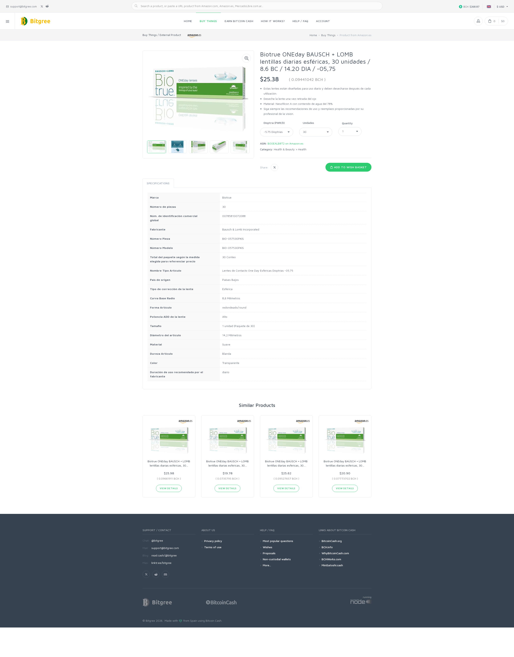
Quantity (347, 123)
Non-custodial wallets (277, 559)
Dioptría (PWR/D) (274, 122)
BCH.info (327, 547)
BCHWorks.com (331, 559)
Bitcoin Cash (213, 620)
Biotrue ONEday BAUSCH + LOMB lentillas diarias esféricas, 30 (169, 463)
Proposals (269, 553)
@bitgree (157, 540)
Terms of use (212, 547)
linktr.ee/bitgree (161, 562)
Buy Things (328, 35)
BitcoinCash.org (332, 541)
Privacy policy (213, 541)
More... (267, 565)
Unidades (308, 122)
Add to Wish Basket (350, 167)
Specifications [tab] (158, 183)
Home (313, 35)
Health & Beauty (284, 149)
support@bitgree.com (165, 548)
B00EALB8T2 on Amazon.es (285, 143)
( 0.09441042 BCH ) (307, 79)
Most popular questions (278, 541)
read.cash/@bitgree (164, 555)
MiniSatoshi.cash (332, 565)
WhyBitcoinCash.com (335, 553)
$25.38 (269, 79)
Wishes (267, 547)
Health (302, 149)
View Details (169, 488)
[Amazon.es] (194, 35)
